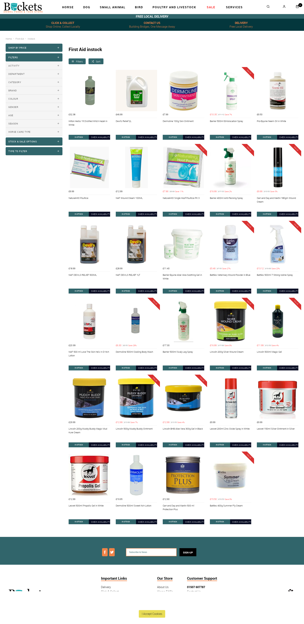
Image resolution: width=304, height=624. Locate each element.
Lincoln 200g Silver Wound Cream (227, 351)
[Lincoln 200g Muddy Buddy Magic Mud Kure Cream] (89, 398)
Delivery (106, 587)
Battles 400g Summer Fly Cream (226, 505)
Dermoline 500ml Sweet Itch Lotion (133, 505)
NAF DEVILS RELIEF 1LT (128, 274)
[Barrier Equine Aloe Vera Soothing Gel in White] (183, 244)
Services (234, 7)
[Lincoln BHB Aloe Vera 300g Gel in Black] (183, 398)
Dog (86, 7)
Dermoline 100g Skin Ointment (178, 121)
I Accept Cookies (152, 614)
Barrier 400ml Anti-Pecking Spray (226, 198)
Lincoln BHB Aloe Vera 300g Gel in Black (183, 428)
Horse (68, 7)
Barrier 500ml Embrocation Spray (226, 121)
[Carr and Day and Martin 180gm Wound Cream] (277, 167)
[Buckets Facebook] (105, 552)
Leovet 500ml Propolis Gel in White (86, 505)
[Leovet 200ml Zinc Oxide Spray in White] (230, 398)
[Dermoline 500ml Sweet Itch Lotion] (136, 475)
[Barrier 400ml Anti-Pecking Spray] (230, 167)
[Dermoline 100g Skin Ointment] (183, 90)
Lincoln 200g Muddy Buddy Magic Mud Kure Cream (88, 430)
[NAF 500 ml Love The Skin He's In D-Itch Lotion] (89, 321)
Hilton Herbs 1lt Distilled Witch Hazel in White (88, 122)
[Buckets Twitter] (112, 552)
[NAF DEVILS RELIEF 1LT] (136, 244)
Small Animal (112, 7)
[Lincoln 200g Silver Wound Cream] (230, 321)
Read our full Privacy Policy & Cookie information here (152, 605)
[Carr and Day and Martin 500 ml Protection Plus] (183, 475)
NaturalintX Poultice (78, 198)
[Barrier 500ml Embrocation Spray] (230, 90)
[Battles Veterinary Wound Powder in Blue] (230, 244)
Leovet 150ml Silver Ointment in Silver (276, 428)
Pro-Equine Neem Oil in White (271, 121)
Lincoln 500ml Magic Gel (269, 351)
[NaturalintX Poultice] (89, 167)
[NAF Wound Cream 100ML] (136, 167)
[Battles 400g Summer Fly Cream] (230, 475)
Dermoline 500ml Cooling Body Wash (134, 351)
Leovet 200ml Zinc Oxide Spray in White (230, 428)
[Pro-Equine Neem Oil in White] (277, 90)
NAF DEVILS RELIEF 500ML (83, 274)
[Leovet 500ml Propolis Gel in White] (89, 475)
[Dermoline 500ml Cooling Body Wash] (136, 321)
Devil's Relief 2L (123, 121)
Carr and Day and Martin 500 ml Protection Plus (178, 507)
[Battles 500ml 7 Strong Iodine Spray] (277, 244)
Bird (139, 7)
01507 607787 (196, 587)
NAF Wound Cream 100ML (129, 198)
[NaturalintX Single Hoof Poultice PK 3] (183, 167)
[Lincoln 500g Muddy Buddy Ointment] (136, 398)
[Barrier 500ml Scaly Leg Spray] (183, 321)
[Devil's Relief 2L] (136, 90)
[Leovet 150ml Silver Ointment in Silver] (277, 398)
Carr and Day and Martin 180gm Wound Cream (276, 199)
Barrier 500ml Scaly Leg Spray (178, 351)
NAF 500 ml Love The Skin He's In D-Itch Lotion (89, 353)
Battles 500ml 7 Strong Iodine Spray (275, 274)
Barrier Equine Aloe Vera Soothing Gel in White (182, 276)
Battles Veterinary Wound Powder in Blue (230, 274)
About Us (163, 587)
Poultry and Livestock (174, 7)
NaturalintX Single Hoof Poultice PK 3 (181, 198)
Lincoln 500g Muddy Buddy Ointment (134, 428)
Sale (211, 7)
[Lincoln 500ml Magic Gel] (277, 321)
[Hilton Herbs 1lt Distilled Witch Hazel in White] (89, 90)
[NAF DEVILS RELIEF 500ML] (89, 244)
